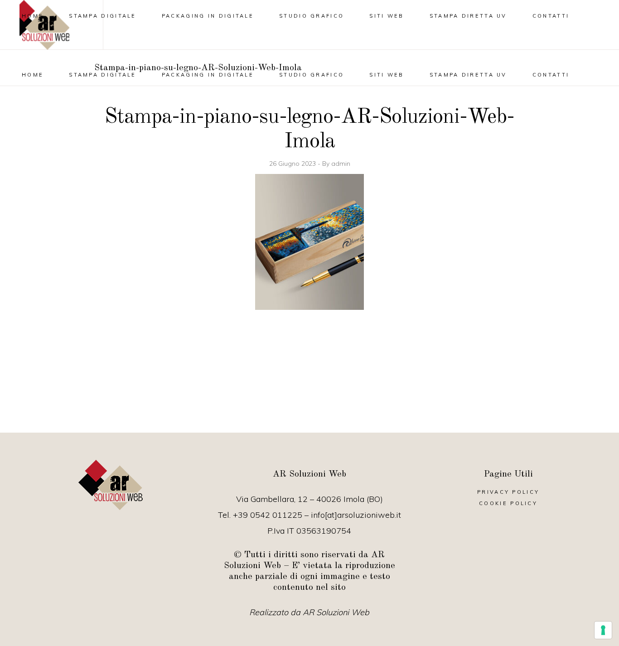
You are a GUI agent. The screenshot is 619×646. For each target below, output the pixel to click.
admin (340, 163)
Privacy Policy (508, 492)
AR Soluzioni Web (336, 612)
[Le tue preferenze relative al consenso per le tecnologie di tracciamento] (603, 630)
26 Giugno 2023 (293, 163)
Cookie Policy (508, 503)
